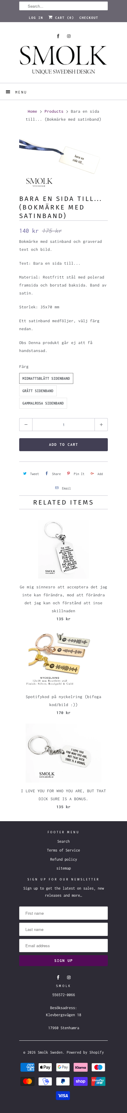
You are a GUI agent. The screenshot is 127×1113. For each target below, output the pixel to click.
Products (54, 111)
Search (63, 841)
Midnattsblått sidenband (46, 378)
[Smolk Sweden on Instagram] (69, 36)
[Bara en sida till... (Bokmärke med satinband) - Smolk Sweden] (63, 159)
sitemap (63, 868)
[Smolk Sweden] (63, 62)
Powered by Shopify (85, 1052)
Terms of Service (63, 850)
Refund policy (63, 859)
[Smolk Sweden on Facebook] (58, 36)
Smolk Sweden (50, 1052)
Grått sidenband (37, 391)
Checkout (88, 17)
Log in (36, 17)
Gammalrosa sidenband (43, 403)
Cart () (63, 17)
